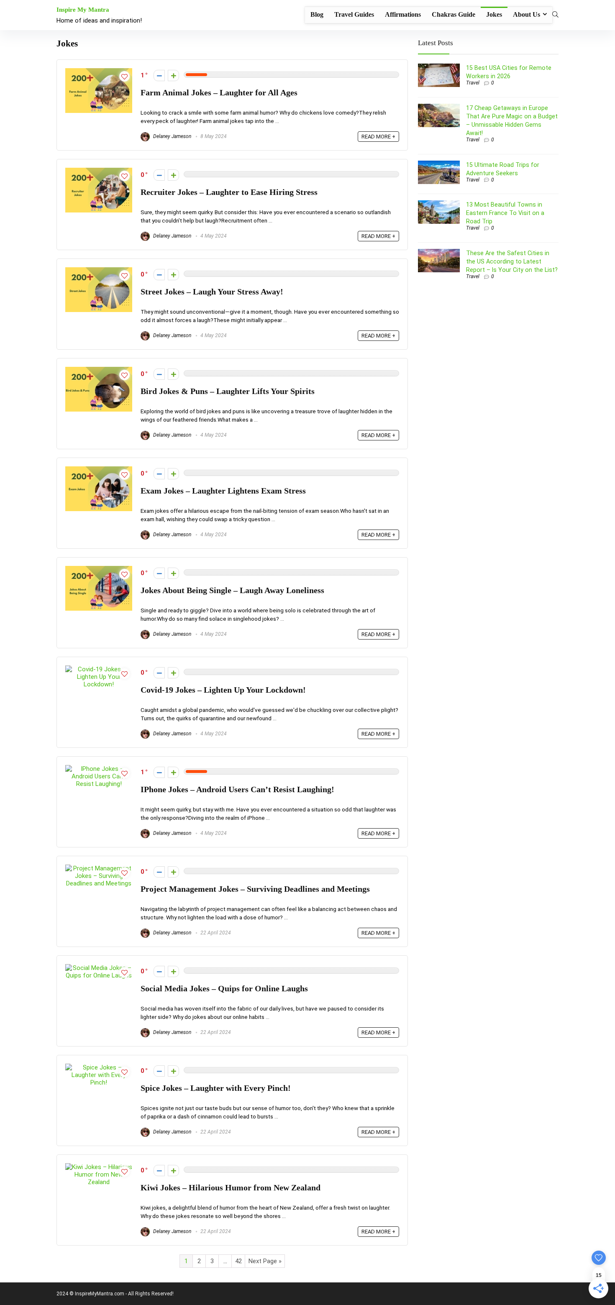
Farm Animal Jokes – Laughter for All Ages (219, 92)
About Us (526, 14)
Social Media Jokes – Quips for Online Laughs (224, 988)
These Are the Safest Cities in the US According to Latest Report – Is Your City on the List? (512, 261)
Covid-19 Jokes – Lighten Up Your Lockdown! (223, 690)
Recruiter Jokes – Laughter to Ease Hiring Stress (229, 192)
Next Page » (265, 1261)
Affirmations (403, 14)
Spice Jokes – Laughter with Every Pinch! (216, 1088)
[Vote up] (173, 75)
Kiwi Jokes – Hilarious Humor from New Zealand (230, 1187)
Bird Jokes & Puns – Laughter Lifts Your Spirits (228, 391)
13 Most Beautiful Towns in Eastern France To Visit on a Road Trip (505, 213)
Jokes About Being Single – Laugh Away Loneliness (232, 590)
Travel (472, 83)
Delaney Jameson (171, 136)
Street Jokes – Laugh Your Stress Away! (212, 291)
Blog (316, 14)
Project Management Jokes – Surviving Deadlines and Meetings (255, 889)
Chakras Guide (453, 14)
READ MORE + (378, 136)
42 (238, 1261)
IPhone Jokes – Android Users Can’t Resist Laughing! (237, 789)
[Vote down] (159, 75)
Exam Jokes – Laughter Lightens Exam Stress (223, 490)
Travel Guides (354, 14)
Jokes (494, 14)
